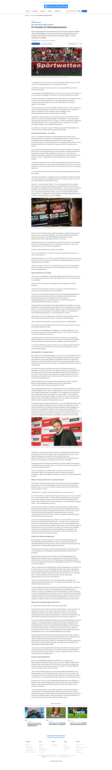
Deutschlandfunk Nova (66, 2)
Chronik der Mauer (65, 756)
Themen (27, 11)
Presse (77, 746)
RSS (65, 750)
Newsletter (66, 746)
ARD (47, 756)
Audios (40, 746)
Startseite (27, 15)
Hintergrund (32, 15)
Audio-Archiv (57, 11)
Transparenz (78, 749)
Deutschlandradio (45, 2)
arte (58, 756)
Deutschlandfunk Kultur (55, 2)
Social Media (54, 746)
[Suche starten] (80, 11)
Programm (42, 11)
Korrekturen (78, 750)
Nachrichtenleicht (29, 749)
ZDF (50, 756)
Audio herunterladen (47, 43)
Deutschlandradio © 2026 (56, 761)
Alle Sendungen (29, 746)
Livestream (41, 744)
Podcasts (50, 11)
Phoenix (54, 756)
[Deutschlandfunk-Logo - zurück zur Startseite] (56, 6)
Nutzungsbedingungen (63, 755)
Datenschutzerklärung (52, 755)
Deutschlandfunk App (44, 749)
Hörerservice (54, 744)
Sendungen (35, 11)
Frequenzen (41, 752)
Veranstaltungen (67, 747)
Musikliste (66, 749)
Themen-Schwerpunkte (31, 752)
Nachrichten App (43, 750)
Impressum (71, 755)
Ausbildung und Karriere (81, 747)
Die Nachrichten (29, 747)
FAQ (65, 744)
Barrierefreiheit (79, 752)
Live (85, 11)
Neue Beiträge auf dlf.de (31, 750)
